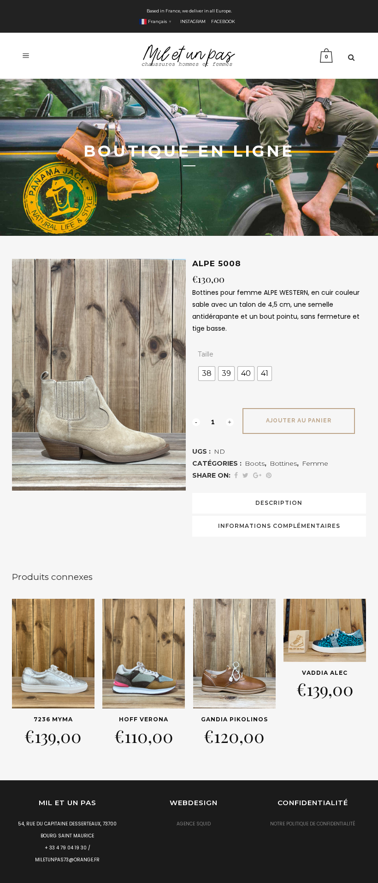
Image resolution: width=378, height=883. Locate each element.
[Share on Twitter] (245, 475)
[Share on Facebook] (236, 475)
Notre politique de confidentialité (312, 823)
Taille (205, 354)
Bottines (283, 463)
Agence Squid (194, 823)
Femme (315, 463)
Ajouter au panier (298, 420)
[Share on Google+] (257, 475)
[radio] (207, 373)
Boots (255, 463)
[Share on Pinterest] (269, 475)
